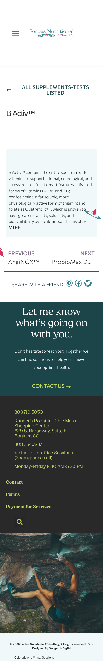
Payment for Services (29, 507)
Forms (13, 494)
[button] (15, 33)
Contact (14, 482)
